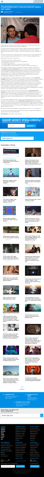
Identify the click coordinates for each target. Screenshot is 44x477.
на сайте (33, 108)
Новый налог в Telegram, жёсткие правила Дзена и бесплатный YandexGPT (10, 182)
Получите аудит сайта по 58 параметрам (9, 463)
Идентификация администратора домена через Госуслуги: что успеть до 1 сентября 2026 (11, 161)
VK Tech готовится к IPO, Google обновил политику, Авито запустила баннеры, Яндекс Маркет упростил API (11, 257)
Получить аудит (20, 466)
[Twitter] (23, 461)
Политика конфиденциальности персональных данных (22, 470)
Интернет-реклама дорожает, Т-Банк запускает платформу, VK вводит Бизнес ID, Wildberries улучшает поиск (11, 359)
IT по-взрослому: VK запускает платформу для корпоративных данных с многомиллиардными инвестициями (33, 379)
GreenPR (24, 56)
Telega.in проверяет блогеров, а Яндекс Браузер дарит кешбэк (9, 298)
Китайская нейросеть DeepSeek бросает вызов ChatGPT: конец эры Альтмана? (10, 220)
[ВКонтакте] (18, 461)
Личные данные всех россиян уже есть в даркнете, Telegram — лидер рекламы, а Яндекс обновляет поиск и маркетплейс (33, 280)
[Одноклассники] (25, 461)
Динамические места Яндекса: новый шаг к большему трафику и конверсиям (11, 237)
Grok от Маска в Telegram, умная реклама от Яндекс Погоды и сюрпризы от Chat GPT (9, 201)
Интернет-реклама (34, 426)
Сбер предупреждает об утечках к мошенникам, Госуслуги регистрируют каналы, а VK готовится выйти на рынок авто (33, 299)
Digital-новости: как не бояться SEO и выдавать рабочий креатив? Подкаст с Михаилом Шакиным (10, 279)
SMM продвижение (5, 442)
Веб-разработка (33, 442)
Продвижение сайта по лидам (23, 402)
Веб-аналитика (19, 442)
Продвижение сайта (9, 394)
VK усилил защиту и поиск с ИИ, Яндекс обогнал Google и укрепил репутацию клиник (32, 316)
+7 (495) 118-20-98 (38, 0)
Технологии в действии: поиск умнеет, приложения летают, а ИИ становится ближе (32, 182)
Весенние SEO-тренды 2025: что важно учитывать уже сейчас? (33, 200)
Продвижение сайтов (20, 426)
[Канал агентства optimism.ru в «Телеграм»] (21, 461)
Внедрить (30, 126)
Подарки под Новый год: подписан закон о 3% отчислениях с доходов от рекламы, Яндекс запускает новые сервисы (32, 220)
